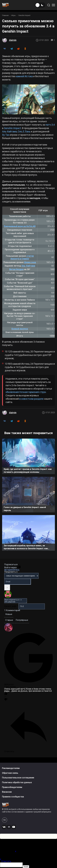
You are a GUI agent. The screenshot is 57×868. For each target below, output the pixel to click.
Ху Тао (5, 134)
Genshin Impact (24, 15)
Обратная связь (10, 773)
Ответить (6, 861)
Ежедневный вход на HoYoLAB (20, 226)
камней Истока (24, 76)
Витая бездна (16, 269)
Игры (13, 15)
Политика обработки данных (17, 782)
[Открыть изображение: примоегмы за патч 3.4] (28, 99)
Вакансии (7, 792)
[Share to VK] (4, 48)
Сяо (20, 131)
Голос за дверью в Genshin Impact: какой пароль (25, 508)
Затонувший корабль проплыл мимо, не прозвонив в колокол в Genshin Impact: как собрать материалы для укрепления (26, 547)
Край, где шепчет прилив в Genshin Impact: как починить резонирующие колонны (28, 470)
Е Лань (26, 131)
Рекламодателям (11, 768)
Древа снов (30, 262)
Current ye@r (11, 606)
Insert (26, 867)
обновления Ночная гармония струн (26, 392)
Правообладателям (12, 787)
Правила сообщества (13, 796)
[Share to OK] (25, 48)
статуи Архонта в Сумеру (22, 257)
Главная (5, 15)
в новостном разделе (31, 398)
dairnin (12, 40)
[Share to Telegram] (11, 48)
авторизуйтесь (11, 569)
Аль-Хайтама (9, 131)
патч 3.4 (50, 124)
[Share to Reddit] (18, 48)
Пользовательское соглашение (18, 777)
